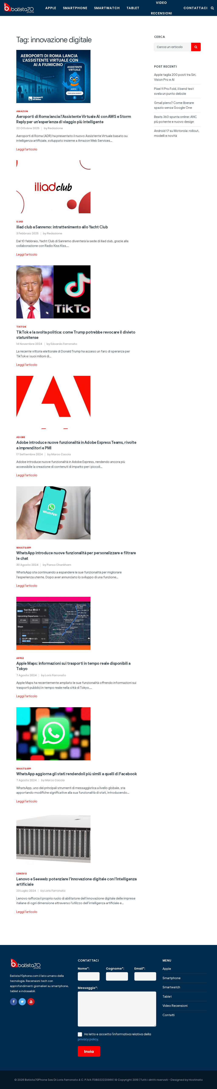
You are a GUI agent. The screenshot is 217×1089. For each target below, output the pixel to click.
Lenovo (21, 873)
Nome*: (83, 968)
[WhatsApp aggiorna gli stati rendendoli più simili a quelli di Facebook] (53, 733)
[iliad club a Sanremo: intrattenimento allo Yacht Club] (53, 186)
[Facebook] (13, 1001)
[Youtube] (31, 1001)
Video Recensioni (175, 1006)
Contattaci (195, 8)
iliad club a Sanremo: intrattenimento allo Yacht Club (62, 227)
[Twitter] (22, 1001)
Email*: (139, 968)
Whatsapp (23, 547)
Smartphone (75, 8)
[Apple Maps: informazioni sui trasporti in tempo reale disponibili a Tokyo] (53, 623)
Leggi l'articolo (26, 149)
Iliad (19, 221)
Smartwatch (107, 8)
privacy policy (88, 1039)
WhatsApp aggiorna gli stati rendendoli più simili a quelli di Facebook (76, 774)
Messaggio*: (88, 988)
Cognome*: (115, 968)
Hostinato (196, 1080)
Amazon (22, 111)
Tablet (133, 8)
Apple (50, 8)
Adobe (20, 437)
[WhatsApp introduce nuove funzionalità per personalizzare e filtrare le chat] (53, 513)
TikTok (21, 326)
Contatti (169, 1015)
